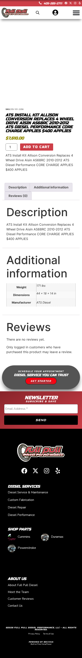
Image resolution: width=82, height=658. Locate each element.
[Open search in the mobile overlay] (38, 12)
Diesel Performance (21, 515)
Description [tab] (18, 187)
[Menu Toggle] (76, 12)
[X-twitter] (70, 3)
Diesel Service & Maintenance (28, 492)
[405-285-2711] (40, 3)
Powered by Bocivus (41, 642)
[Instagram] (75, 3)
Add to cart (36, 147)
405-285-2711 (53, 3)
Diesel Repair (17, 507)
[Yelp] (79, 3)
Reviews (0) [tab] (18, 196)
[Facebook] (65, 3)
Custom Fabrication (21, 500)
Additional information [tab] (51, 187)
